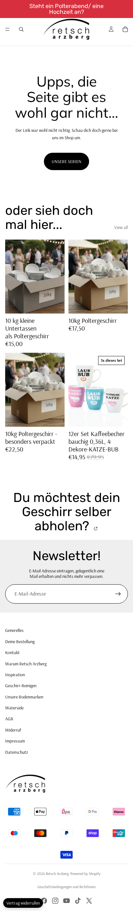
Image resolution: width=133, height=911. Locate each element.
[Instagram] (55, 901)
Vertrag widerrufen (23, 903)
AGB (9, 719)
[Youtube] (66, 901)
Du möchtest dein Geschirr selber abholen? (66, 512)
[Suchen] (21, 29)
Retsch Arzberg (57, 873)
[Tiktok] (78, 901)
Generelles (14, 630)
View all (121, 227)
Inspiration (15, 675)
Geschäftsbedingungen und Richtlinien (66, 886)
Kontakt (12, 652)
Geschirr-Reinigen (20, 685)
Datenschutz (16, 752)
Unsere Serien (66, 161)
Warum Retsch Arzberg (25, 664)
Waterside (14, 708)
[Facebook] (44, 901)
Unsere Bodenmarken (24, 697)
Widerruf (13, 730)
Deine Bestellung (20, 641)
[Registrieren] (118, 594)
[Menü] (7, 29)
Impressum (15, 741)
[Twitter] (89, 901)
